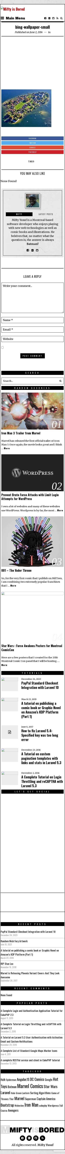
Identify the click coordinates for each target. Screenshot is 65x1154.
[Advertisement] (32, 64)
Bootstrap (7, 1105)
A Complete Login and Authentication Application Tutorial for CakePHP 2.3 (32, 1013)
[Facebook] (45, 18)
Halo (13, 1093)
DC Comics (37, 1079)
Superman (30, 1099)
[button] (60, 381)
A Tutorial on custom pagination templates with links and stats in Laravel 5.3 (41, 758)
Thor (11, 1099)
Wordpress (53, 1105)
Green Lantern (23, 1093)
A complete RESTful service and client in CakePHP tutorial (30, 1060)
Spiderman (11, 1079)
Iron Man (31, 1104)
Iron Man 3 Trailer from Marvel (20, 433)
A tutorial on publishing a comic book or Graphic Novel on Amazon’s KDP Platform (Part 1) (41, 710)
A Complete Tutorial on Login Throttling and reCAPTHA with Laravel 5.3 (42, 781)
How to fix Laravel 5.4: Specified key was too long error (39, 735)
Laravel (5, 1092)
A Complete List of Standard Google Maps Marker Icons (29, 1051)
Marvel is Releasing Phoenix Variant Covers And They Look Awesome (30, 975)
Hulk (3, 1079)
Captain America (46, 1098)
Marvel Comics (30, 1085)
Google (48, 1079)
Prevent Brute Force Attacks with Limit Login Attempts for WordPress (30, 497)
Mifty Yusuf (45, 1145)
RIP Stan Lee (7, 964)
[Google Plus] (29, 1138)
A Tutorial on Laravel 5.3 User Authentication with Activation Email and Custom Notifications (31, 1039)
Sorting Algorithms (40, 1093)
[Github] (53, 18)
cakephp (43, 1105)
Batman (12, 1086)
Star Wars (51, 1086)
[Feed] (57, 18)
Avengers (13, 1110)
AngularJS (23, 1079)
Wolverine (19, 1105)
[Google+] (49, 18)
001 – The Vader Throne (16, 570)
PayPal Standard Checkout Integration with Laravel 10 (40, 685)
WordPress (12, 510)
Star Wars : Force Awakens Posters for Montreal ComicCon (31, 648)
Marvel (19, 1098)
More (7, 448)
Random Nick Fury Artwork (14, 941)
